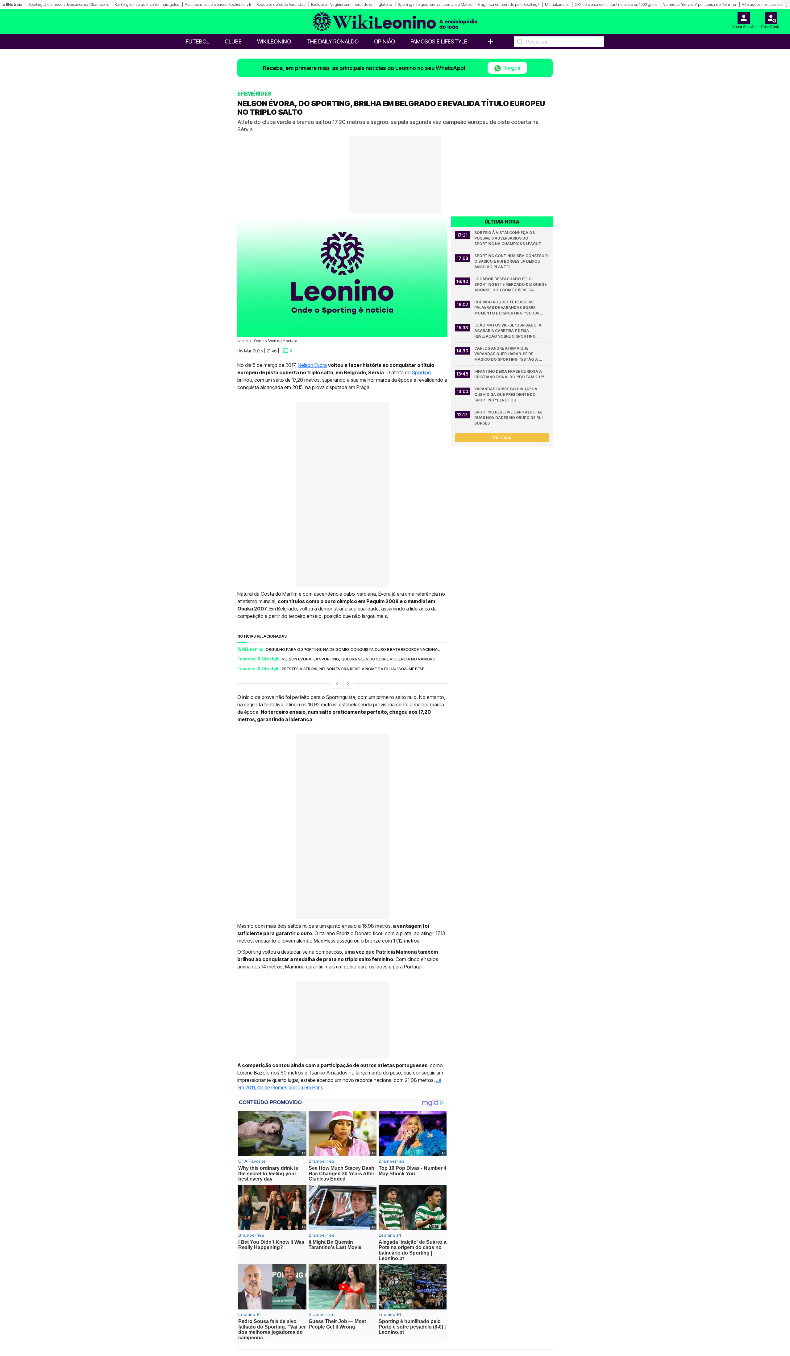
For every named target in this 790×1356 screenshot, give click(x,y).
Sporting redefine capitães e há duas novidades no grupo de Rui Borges (508, 417)
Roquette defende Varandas (280, 4)
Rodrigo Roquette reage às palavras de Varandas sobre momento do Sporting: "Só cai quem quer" (507, 308)
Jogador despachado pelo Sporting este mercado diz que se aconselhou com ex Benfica (510, 284)
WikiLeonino (274, 41)
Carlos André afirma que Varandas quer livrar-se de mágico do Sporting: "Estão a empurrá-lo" (506, 354)
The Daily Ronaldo (332, 41)
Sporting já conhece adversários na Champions (68, 4)
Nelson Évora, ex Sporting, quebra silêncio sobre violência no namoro (358, 658)
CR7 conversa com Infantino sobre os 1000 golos (616, 4)
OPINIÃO (384, 41)
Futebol (197, 41)
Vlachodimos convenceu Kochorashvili (218, 4)
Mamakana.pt (557, 4)
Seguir (512, 67)
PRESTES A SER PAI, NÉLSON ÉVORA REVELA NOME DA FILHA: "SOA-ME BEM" (353, 668)
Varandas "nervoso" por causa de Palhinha (699, 4)
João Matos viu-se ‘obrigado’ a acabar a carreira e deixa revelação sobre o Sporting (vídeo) (508, 331)
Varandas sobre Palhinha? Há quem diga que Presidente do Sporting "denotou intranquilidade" (506, 395)
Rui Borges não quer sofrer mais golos (146, 4)
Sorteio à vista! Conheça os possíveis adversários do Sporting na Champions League (507, 238)
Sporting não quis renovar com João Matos (435, 4)
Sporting (421, 372)
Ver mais (502, 437)
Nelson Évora (312, 365)
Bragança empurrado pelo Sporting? (508, 4)
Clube (233, 41)
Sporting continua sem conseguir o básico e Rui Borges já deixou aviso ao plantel (511, 261)
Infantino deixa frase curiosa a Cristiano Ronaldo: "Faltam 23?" (509, 374)
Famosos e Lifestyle (438, 41)
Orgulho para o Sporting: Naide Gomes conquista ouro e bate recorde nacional (353, 649)
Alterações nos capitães (762, 4)
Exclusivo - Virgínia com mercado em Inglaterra (351, 4)
